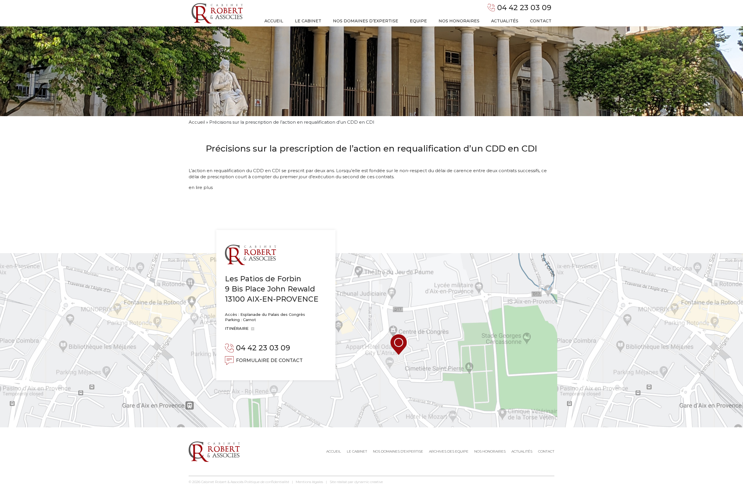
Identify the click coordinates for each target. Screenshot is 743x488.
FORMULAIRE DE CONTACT (269, 360)
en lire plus (201, 187)
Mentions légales (309, 482)
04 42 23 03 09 (524, 7)
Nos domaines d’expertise (365, 21)
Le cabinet (308, 21)
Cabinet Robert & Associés (222, 482)
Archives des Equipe (448, 451)
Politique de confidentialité (266, 482)
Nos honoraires (459, 21)
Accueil (273, 21)
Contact (540, 21)
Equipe (418, 21)
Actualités (504, 21)
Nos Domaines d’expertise (398, 451)
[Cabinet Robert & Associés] (217, 13)
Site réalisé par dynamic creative (356, 482)
